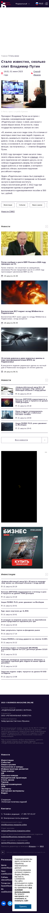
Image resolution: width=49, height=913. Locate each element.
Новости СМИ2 (8, 212)
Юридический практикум (14, 778)
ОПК (3, 786)
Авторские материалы (12, 791)
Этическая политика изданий (14, 802)
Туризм (5, 782)
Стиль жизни (14, 56)
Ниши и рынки (8, 765)
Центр (4, 865)
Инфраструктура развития (14, 769)
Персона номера (9, 775)
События (5, 762)
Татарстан (5, 883)
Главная (4, 56)
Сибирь (4, 877)
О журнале (6, 800)
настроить (20, 896)
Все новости (21, 440)
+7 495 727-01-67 (28, 814)
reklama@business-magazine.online (15, 831)
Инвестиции (7, 760)
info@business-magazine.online (14, 825)
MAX (42, 846)
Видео (4, 793)
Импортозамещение (11, 784)
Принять (23, 906)
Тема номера (7, 771)
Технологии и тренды (12, 767)
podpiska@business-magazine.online (16, 837)
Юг (2, 889)
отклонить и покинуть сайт (21, 900)
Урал (3, 871)
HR (2, 773)
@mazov (32, 846)
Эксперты (6, 789)
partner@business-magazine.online (15, 843)
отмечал (34, 157)
